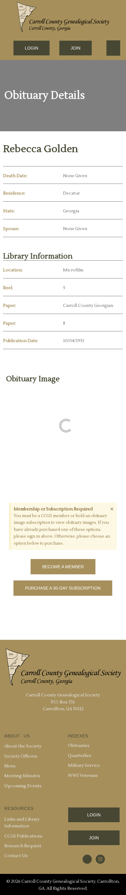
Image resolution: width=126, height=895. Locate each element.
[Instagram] (100, 859)
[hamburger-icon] (113, 48)
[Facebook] (87, 859)
